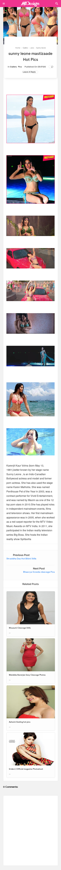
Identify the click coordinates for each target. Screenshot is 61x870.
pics (20, 66)
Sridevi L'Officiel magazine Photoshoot (26, 769)
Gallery (13, 66)
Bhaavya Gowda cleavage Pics (39, 572)
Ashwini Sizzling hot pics (19, 722)
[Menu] (3, 3)
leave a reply (29, 72)
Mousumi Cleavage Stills (20, 628)
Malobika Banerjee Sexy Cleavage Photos (27, 675)
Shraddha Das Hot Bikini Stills (21, 558)
